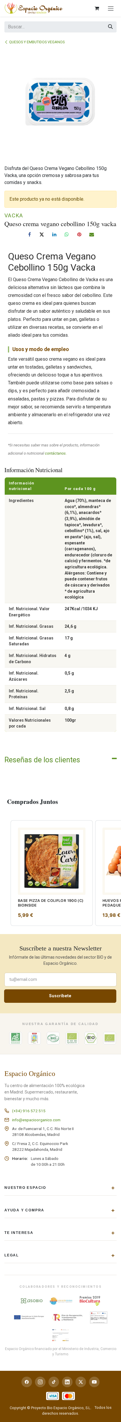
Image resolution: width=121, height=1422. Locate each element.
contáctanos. (56, 453)
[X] (41, 234)
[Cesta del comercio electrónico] (96, 8)
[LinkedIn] (54, 234)
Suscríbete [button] (60, 995)
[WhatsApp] (66, 234)
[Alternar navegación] (111, 8)
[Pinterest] (79, 234)
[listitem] (52, 873)
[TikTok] (53, 1382)
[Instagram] (40, 1382)
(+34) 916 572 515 (29, 1110)
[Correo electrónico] (91, 234)
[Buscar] (110, 26)
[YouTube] (94, 1382)
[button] (5, 824)
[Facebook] (29, 234)
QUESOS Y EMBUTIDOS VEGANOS (37, 42)
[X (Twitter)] (80, 1382)
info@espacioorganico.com (36, 1119)
